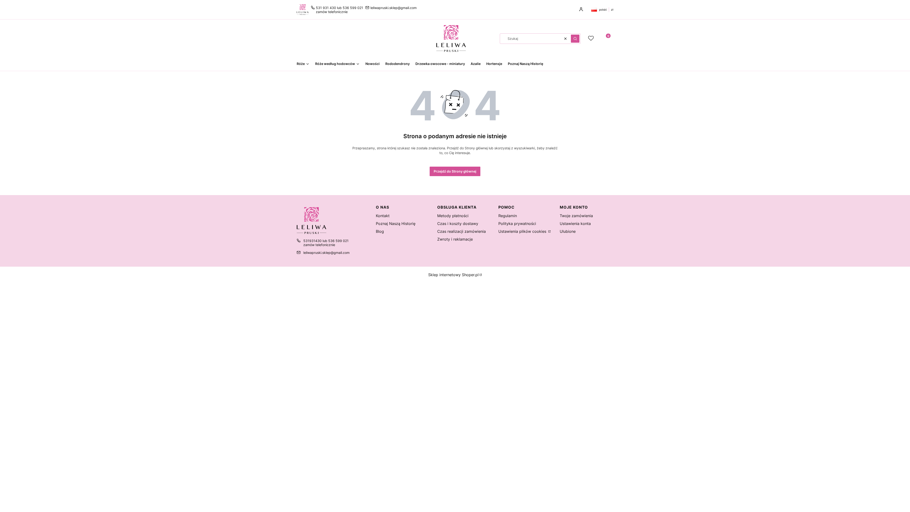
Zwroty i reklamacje (455, 239)
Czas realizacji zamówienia (461, 231)
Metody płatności (453, 215)
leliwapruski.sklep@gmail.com (393, 8)
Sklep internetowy (453, 274)
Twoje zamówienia (576, 215)
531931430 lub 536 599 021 (326, 241)
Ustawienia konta (575, 223)
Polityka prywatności (517, 223)
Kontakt (383, 215)
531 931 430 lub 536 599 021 (339, 8)
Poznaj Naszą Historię (395, 223)
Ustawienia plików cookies (522, 231)
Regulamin (507, 215)
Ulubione (568, 231)
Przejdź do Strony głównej (455, 171)
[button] (575, 39)
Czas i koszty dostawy (457, 223)
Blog (380, 231)
